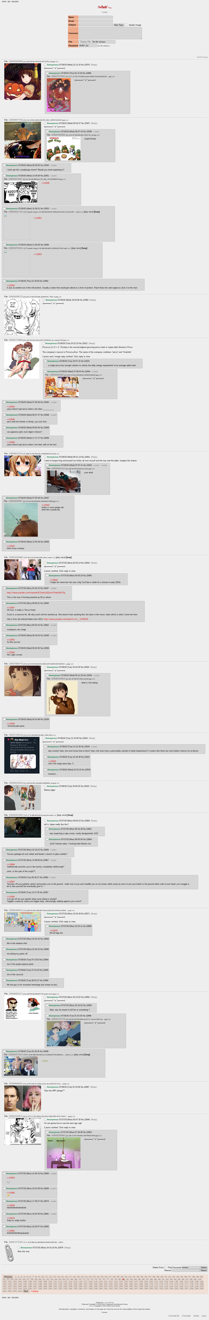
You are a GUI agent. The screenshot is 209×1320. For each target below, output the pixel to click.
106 (30, 1282)
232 (60, 1288)
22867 (46, 860)
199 (95, 1286)
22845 (89, 575)
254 (171, 1288)
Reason (167, 1270)
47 (189, 1277)
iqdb (56, 61)
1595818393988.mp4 (18, 557)
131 (156, 1282)
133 (166, 1282)
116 (80, 1282)
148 (40, 1284)
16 (66, 1277)
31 (126, 1277)
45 (182, 1277)
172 (161, 1284)
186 (30, 1286)
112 (60, 1282)
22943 (89, 465)
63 (52, 1279)
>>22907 (53, 877)
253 (166, 1288)
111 (55, 1282)
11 (46, 1277)
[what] (196, 1316)
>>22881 (53, 1201)
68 (72, 1279)
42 (170, 1277)
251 (156, 1288)
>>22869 (53, 1173)
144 (19, 1284)
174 (171, 1284)
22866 (46, 850)
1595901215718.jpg (59, 1019)
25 (102, 1277)
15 (62, 1277)
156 (80, 1284)
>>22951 (96, 132)
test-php (15, 1)
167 (136, 1284)
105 (24, 1282)
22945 (46, 402)
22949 (46, 427)
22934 (87, 770)
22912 (85, 343)
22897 (86, 1087)
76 (104, 1279)
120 (100, 1282)
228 (40, 1288)
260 (201, 1288)
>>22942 (11, 285)
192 (60, 1286)
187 (35, 1286)
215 (176, 1286)
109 (45, 1282)
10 (42, 1277)
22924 (86, 667)
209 (146, 1286)
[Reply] (94, 65)
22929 (89, 675)
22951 (46, 176)
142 (9, 1284)
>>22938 (45, 183)
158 (90, 1284)
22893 (89, 1005)
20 (82, 1277)
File (169, 1267)
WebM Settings (202, 57)
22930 (46, 635)
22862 (46, 625)
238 (90, 1288)
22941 (87, 457)
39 (158, 1277)
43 (174, 1277)
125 (125, 1282)
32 (130, 1277)
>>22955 (53, 415)
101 (4, 1282)
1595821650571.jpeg (18, 1116)
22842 (87, 563)
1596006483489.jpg (58, 375)
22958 (85, 300)
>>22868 (11, 1193)
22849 (87, 1119)
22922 (87, 757)
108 (40, 1282)
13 (54, 1277)
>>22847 (11, 608)
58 (32, 1279)
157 (85, 1284)
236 (80, 1288)
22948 (46, 415)
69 (76, 1279)
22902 (45, 877)
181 (4, 1286)
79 (115, 1279)
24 (98, 1277)
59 (36, 1279)
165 (125, 1284)
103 (14, 1282)
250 (151, 1288)
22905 (45, 970)
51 (4, 1279)
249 (146, 1288)
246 (130, 1288)
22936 (46, 648)
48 (193, 1277)
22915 (87, 361)
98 (191, 1279)
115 (75, 1282)
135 (176, 1282)
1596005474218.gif (17, 453)
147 (35, 1284)
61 (44, 1279)
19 (78, 1277)
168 (141, 1284)
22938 (89, 131)
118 (90, 1282)
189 (45, 1286)
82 (127, 1279)
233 (65, 1288)
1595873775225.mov (18, 1242)
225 (24, 1288)
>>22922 (94, 747)
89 (155, 1279)
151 (55, 1284)
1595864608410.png (17, 910)
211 (156, 1286)
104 (19, 1282)
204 (120, 1286)
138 (191, 1282)
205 (125, 1286)
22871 (87, 914)
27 (110, 1277)
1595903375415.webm (18, 1054)
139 (196, 1282)
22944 (87, 371)
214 (171, 1286)
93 (171, 1279)
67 (68, 1279)
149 (45, 1284)
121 (105, 1282)
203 (115, 1286)
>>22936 (53, 635)
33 (134, 1277)
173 (166, 1284)
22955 (46, 438)
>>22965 (53, 209)
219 (196, 1286)
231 (55, 1288)
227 (35, 1288)
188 (40, 1286)
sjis (8, 1)
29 (118, 1277)
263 (14, 1291)
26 (106, 1277)
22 (90, 1277)
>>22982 (53, 165)
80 (119, 1279)
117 (85, 1282)
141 (4, 1284)
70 (80, 1279)
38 (154, 1277)
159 (95, 1284)
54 (16, 1279)
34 (138, 1277)
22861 (89, 829)
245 (125, 1288)
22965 (46, 245)
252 (161, 1288)
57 (28, 1279)
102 (9, 1282)
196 (80, 1286)
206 (130, 1286)
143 (14, 1284)
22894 (46, 939)
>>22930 (53, 625)
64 (56, 1279)
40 (162, 1277)
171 (156, 1284)
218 (191, 1286)
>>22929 (11, 724)
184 (19, 1286)
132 (161, 1282)
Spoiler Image (135, 25)
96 (183, 1279)
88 (151, 1279)
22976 (87, 65)
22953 (46, 208)
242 (110, 1288)
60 (40, 1279)
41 (166, 1277)
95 (179, 1279)
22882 (46, 1226)
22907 (45, 892)
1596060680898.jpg (17, 61)
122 (110, 1282)
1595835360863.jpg (59, 1135)
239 (95, 1288)
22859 (87, 821)
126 (130, 1282)
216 (181, 1286)
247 (136, 1288)
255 (176, 1288)
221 (4, 1288)
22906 (45, 980)
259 (196, 1288)
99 (195, 1279)
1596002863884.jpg (59, 135)
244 (120, 1288)
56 (24, 1279)
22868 (46, 1173)
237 (85, 1288)
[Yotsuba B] (174, 1316)
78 (111, 1279)
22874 (46, 1201)
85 (139, 1279)
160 (100, 1284)
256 (181, 1288)
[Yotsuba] (186, 1316)
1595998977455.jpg (17, 120)
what (4, 1)
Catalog (104, 12)
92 (167, 1279)
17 (70, 1277)
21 (86, 1277)
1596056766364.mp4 (17, 248)
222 (9, 1288)
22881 (46, 1214)
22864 (89, 839)
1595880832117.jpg (17, 994)
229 (45, 1288)
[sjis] (204, 1316)
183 (14, 1286)
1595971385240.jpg (17, 735)
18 (74, 1277)
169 (146, 1284)
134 (171, 1282)
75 (100, 1279)
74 (96, 1279)
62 (48, 1279)
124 (120, 1282)
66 (64, 1279)
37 (150, 1277)
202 (110, 1286)
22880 (88, 926)
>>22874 (53, 1188)
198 (90, 1286)
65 (60, 1279)
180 (201, 1284)
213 (166, 1286)
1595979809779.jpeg (18, 664)
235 (75, 1288)
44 (178, 1277)
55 (20, 1279)
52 (8, 1279)
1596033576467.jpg (17, 179)
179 (196, 1284)
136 (181, 1282)
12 (50, 1277)
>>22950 (104, 465)
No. (82, 65)
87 (147, 1279)
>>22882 (53, 1214)
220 (201, 1286)
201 (105, 1286)
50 (201, 1277)
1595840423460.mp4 (18, 815)
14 (58, 1277)
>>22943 (45, 505)
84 (135, 1279)
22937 (87, 123)
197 (85, 1286)
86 (143, 1279)
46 (186, 1277)
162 (110, 1284)
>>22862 (11, 640)
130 (151, 1282)
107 (35, 1282)
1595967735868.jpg (17, 340)
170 (151, 1284)
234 (70, 1288)
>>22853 (11, 1178)
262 (9, 1291)
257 (186, 1288)
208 (141, 1286)
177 (186, 1284)
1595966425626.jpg (17, 783)
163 (115, 1284)
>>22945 (94, 371)
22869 (46, 1188)
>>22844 (54, 580)
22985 (88, 73)
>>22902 (53, 860)
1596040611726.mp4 (17, 212)
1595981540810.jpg (59, 679)
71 (84, 1279)
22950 (46, 542)
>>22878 (54, 930)
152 (60, 1284)
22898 (88, 1016)
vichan (107, 1302)
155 (75, 1284)
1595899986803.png (17, 1083)
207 (136, 1286)
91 (163, 1279)
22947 (46, 498)
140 (201, 1282)
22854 (89, 1132)
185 (24, 1286)
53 (12, 1279)
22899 (45, 1051)
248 (141, 1288)
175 (176, 1284)
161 (105, 1284)
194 (70, 1286)
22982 (45, 281)
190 (50, 1286)
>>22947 (96, 465)
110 (50, 1282)
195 (75, 1286)
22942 (46, 165)
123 (115, 1282)
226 (30, 1288)
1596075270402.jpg (59, 76)
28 (114, 1277)
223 (14, 1288)
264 (19, 1291)
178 (191, 1284)
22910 (86, 786)
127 (135, 1282)
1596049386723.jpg (17, 296)
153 (65, 1284)
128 (140, 1282)
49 (197, 1277)
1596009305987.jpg (17, 501)
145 (24, 1284)
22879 (60, 1247)
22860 (46, 603)
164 (120, 1284)
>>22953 (53, 176)
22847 (46, 588)
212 (161, 1286)
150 (50, 1284)
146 (30, 1284)
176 (181, 1284)
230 (50, 1288)
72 (88, 1279)
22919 (87, 746)
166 (130, 1284)
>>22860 (53, 588)
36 (146, 1277)
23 (94, 1277)
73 (92, 1279)
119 (95, 1282)
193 (65, 1286)
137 (186, 1282)
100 (199, 1279)
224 (19, 1288)
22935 (46, 719)
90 (159, 1279)
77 (107, 1279)
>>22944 (11, 407)
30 (122, 1277)
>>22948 (53, 402)
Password (176, 1267)
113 (65, 1282)
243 (115, 1288)
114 (70, 1282)
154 (70, 1284)
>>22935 (96, 675)
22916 (85, 738)
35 (142, 1277)
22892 (87, 997)
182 (9, 1286)
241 (105, 1288)
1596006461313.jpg (59, 468)
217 (186, 1286)
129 (145, 1282)
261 (4, 1291)
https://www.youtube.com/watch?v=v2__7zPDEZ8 (66, 619)
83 (131, 1279)
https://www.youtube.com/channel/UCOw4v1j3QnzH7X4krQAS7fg (36, 593)
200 (100, 1286)
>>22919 (52, 761)
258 (191, 1288)
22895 (46, 949)
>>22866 (11, 864)
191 (55, 1286)
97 (187, 1279)
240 (100, 1288)
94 (175, 1279)
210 (151, 1286)
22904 (45, 960)
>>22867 (53, 850)
